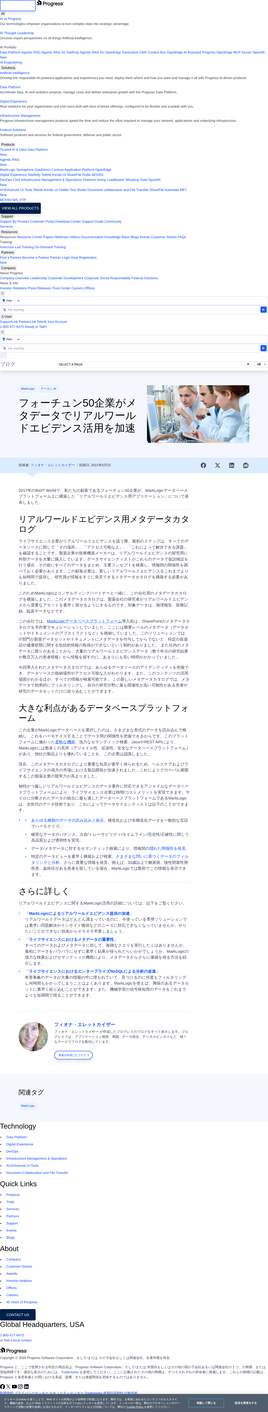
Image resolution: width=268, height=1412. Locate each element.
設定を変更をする (246, 1403)
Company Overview (14, 278)
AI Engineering (11, 62)
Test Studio (78, 190)
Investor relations (19, 1281)
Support (7, 216)
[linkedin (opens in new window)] (26, 1388)
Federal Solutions (13, 130)
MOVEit (97, 175)
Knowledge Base (116, 237)
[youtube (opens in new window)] (15, 1388)
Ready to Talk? (36, 327)
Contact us (17, 1315)
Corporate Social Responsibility (107, 278)
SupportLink (9, 322)
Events (145, 237)
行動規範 (131, 1393)
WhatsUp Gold (136, 180)
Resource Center (29, 237)
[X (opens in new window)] (9, 1388)
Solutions (8, 68)
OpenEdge (103, 170)
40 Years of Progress (21, 1302)
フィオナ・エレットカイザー (53, 465)
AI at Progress (10, 19)
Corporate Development (65, 278)
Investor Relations (13, 288)
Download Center (68, 221)
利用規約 (6, 1393)
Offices (89, 288)
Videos (75, 237)
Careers (78, 288)
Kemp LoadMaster (111, 180)
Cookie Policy (135, 1407)
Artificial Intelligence (15, 73)
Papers (48, 237)
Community (112, 221)
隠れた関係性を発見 (167, 848)
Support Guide (92, 221)
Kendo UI (59, 175)
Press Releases (39, 288)
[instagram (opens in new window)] (21, 1388)
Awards (11, 1274)
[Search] (2, 293)
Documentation (92, 237)
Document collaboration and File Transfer (118, 190)
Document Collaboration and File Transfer (37, 1173)
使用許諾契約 (113, 1393)
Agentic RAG (30, 52)
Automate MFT (93, 192)
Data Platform (10, 52)
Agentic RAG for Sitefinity (60, 52)
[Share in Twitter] (217, 465)
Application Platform (79, 170)
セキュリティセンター (66, 1393)
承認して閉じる (206, 1403)
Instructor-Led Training (17, 247)
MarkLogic (7, 170)
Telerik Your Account (52, 322)
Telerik (46, 175)
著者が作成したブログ (72, 1055)
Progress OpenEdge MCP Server (226, 52)
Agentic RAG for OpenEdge (100, 52)
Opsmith (132, 55)
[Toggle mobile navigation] (3, 355)
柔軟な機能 (65, 742)
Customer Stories (164, 237)
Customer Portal (42, 221)
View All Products (20, 208)
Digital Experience (13, 101)
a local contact (21, 1340)
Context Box (157, 52)
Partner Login (60, 258)
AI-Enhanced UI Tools (16, 190)
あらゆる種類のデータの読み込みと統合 (67, 820)
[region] (134, 1403)
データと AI (48, 389)
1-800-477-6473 (12, 327)
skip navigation (18, 6)
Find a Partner (10, 258)
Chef (16, 180)
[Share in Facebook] (203, 465)
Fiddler (64, 190)
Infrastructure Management (20, 116)
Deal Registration (48, 260)
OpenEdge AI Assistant (184, 52)
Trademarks (70, 1372)
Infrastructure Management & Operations (51, 180)
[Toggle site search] (2, 332)
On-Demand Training (50, 247)
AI (2, 14)
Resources (9, 232)
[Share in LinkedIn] (231, 465)
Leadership (38, 278)
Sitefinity (34, 175)
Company (8, 268)
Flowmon (89, 180)
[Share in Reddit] (245, 465)
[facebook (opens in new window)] (3, 1388)
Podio (86, 175)
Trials (10, 1202)
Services (6, 226)
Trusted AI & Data (13, 150)
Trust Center (61, 288)
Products (7, 144)
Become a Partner (35, 258)
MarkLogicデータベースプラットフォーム (84, 621)
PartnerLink (27, 322)
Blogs (134, 237)
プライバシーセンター (31, 1393)
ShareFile (74, 175)
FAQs (182, 237)
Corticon (57, 170)
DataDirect (42, 170)
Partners (7, 252)
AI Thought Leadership (17, 33)
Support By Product (14, 221)
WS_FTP (19, 200)
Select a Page (71, 364)
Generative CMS (134, 52)
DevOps (6, 180)
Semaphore (25, 170)
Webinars (62, 237)
